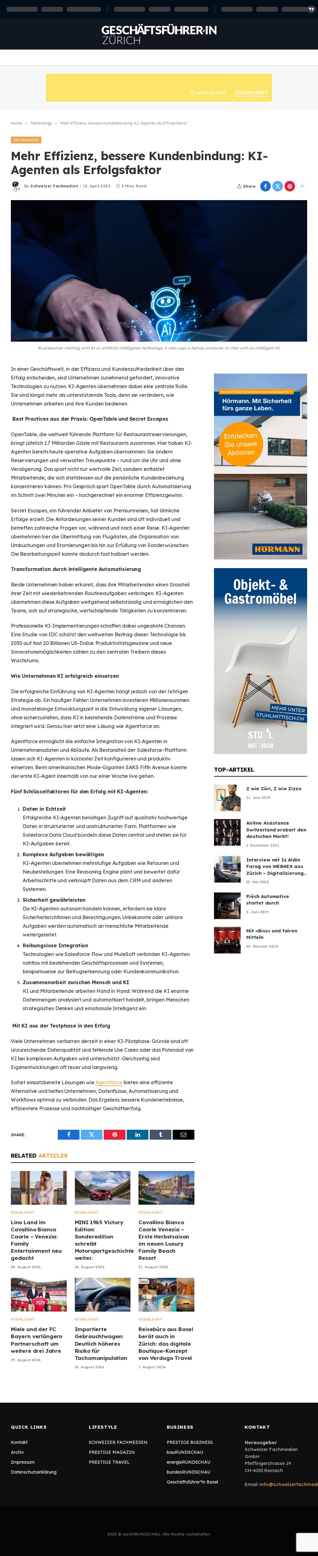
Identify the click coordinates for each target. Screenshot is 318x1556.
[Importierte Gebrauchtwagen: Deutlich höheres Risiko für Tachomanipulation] (103, 1295)
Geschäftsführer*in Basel (192, 1482)
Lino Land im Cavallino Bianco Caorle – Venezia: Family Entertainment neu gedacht (36, 1240)
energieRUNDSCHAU (188, 1462)
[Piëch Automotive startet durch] (227, 905)
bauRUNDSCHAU (185, 1452)
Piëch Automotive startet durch (267, 899)
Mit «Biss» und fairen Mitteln (271, 934)
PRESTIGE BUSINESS (190, 1442)
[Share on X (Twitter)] (277, 186)
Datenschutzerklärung (34, 1472)
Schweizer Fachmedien (54, 186)
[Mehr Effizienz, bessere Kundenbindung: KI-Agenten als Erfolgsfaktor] (159, 270)
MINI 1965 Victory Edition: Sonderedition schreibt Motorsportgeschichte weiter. (103, 1240)
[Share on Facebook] (265, 186)
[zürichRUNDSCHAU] (159, 34)
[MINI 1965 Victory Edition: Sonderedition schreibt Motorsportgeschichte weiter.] (103, 1188)
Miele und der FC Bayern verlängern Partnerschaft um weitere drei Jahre (36, 1340)
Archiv (17, 1452)
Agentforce (108, 1082)
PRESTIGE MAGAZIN (112, 1452)
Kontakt (19, 1442)
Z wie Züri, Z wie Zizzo (274, 788)
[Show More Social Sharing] (302, 186)
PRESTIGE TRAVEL (109, 1462)
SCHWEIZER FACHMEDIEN (118, 1442)
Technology (26, 140)
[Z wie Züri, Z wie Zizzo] (227, 798)
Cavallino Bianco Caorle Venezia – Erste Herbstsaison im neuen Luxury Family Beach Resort (164, 1240)
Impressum (23, 1462)
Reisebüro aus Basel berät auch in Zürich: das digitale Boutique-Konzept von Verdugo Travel (166, 1343)
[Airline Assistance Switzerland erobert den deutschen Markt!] (227, 832)
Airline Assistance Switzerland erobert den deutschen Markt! (276, 829)
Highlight (23, 1212)
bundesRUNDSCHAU (188, 1472)
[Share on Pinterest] (289, 186)
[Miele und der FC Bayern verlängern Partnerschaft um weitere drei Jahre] (39, 1295)
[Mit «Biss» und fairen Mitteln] (227, 940)
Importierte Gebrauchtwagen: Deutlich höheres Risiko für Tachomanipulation (101, 1343)
